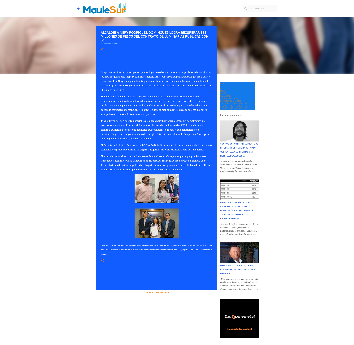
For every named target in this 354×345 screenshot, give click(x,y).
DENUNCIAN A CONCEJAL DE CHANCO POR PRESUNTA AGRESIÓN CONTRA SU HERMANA (238, 269)
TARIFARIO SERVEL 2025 (156, 292)
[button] (102, 49)
